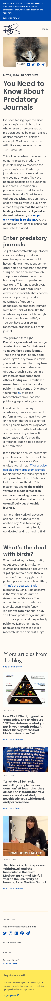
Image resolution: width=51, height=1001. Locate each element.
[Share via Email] (43, 64)
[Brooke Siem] (11, 29)
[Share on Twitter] (33, 64)
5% (19, 393)
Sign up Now (10, 995)
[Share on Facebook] (38, 64)
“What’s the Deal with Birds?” (21, 586)
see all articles (11, 667)
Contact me (10, 963)
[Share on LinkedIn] (28, 64)
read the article (11, 739)
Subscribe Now (10, 18)
